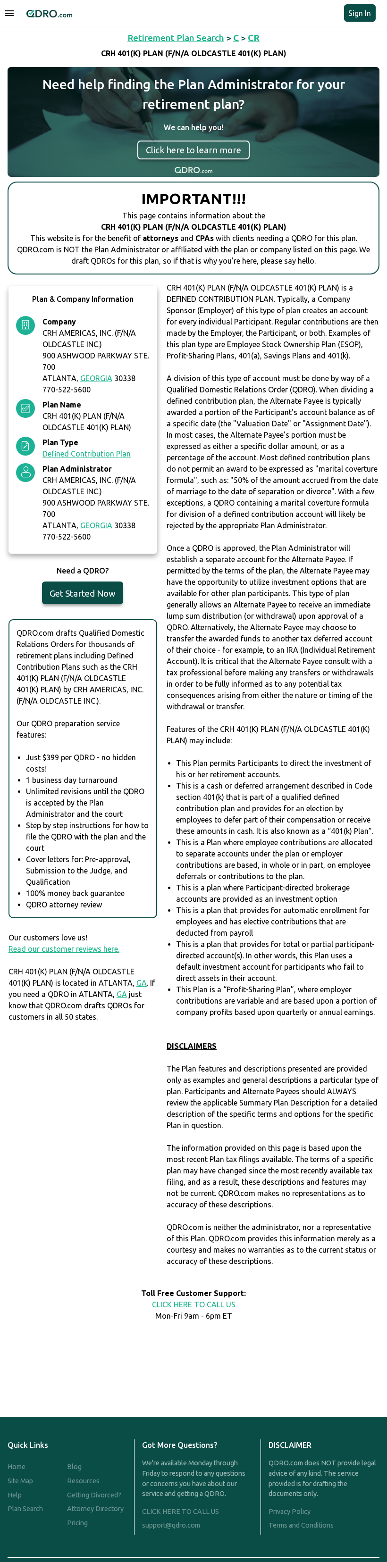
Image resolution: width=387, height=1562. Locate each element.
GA (141, 983)
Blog (74, 1467)
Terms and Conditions (301, 1525)
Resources (83, 1481)
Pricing (77, 1523)
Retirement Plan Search (175, 38)
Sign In (359, 13)
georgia (96, 378)
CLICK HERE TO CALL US (194, 1304)
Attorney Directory (95, 1508)
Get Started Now (83, 593)
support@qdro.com (171, 1525)
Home (16, 1467)
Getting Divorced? (94, 1495)
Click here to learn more (193, 150)
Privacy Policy (290, 1511)
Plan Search (25, 1508)
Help (15, 1495)
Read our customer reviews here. (63, 949)
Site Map (20, 1481)
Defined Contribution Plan (86, 453)
